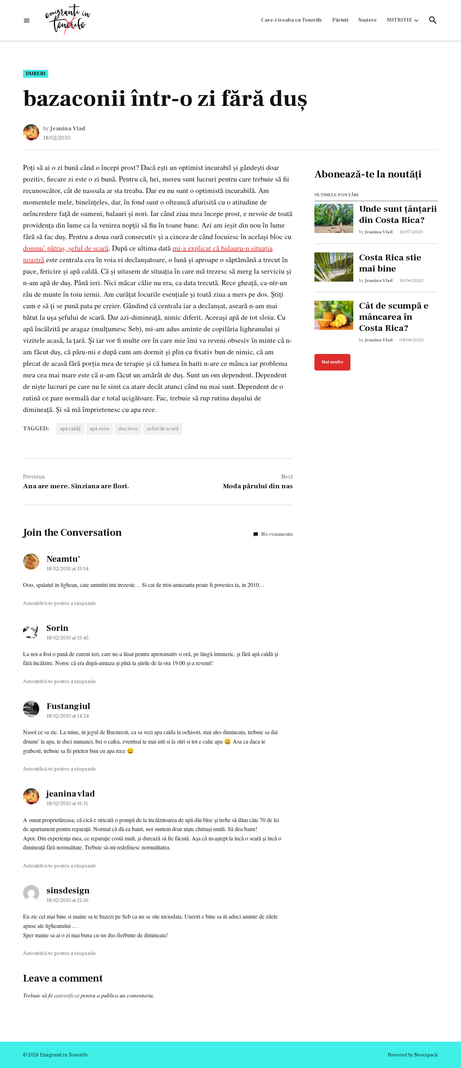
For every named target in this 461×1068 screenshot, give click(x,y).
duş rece (128, 429)
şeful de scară (163, 429)
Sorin (57, 628)
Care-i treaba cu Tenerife (291, 20)
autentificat (66, 995)
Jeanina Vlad (67, 128)
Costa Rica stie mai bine (390, 263)
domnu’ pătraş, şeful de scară (65, 248)
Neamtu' (63, 559)
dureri (36, 74)
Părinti (340, 20)
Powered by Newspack (413, 1055)
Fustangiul (68, 706)
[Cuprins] (26, 20)
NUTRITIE (399, 20)
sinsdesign (68, 890)
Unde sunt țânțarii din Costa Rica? (398, 214)
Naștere (367, 20)
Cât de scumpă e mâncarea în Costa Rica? (394, 317)
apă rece (99, 429)
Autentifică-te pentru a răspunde (59, 603)
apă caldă (70, 429)
